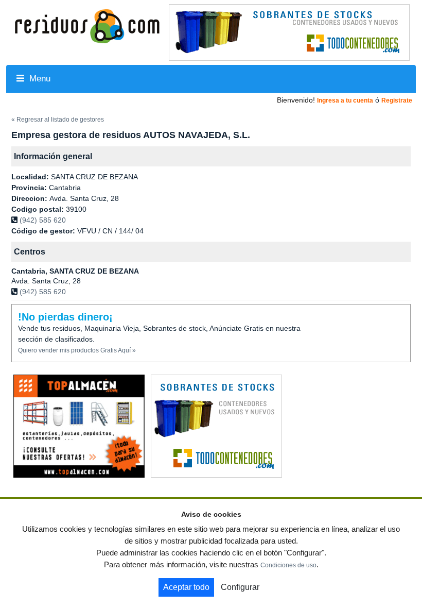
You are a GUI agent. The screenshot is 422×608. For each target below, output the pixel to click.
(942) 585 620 (43, 220)
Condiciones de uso (288, 565)
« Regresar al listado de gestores (57, 119)
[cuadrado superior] (79, 425)
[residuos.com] (87, 25)
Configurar (240, 587)
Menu (38, 78)
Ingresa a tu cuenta (345, 100)
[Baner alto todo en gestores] (289, 32)
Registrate (396, 100)
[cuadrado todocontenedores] (216, 425)
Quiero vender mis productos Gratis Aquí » (77, 350)
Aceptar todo (186, 587)
